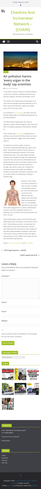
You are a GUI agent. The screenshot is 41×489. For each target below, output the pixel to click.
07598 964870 (8, 433)
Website (4, 321)
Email (4, 311)
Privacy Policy (6, 440)
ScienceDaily (20, 133)
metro (10, 243)
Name (4, 302)
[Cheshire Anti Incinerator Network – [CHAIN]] (4, 41)
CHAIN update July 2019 (28, 255)
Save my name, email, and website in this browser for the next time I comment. (19, 335)
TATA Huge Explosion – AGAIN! (15, 250)
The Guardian (18, 113)
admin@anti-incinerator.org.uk (16, 430)
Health (6, 72)
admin (16, 88)
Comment (6, 276)
